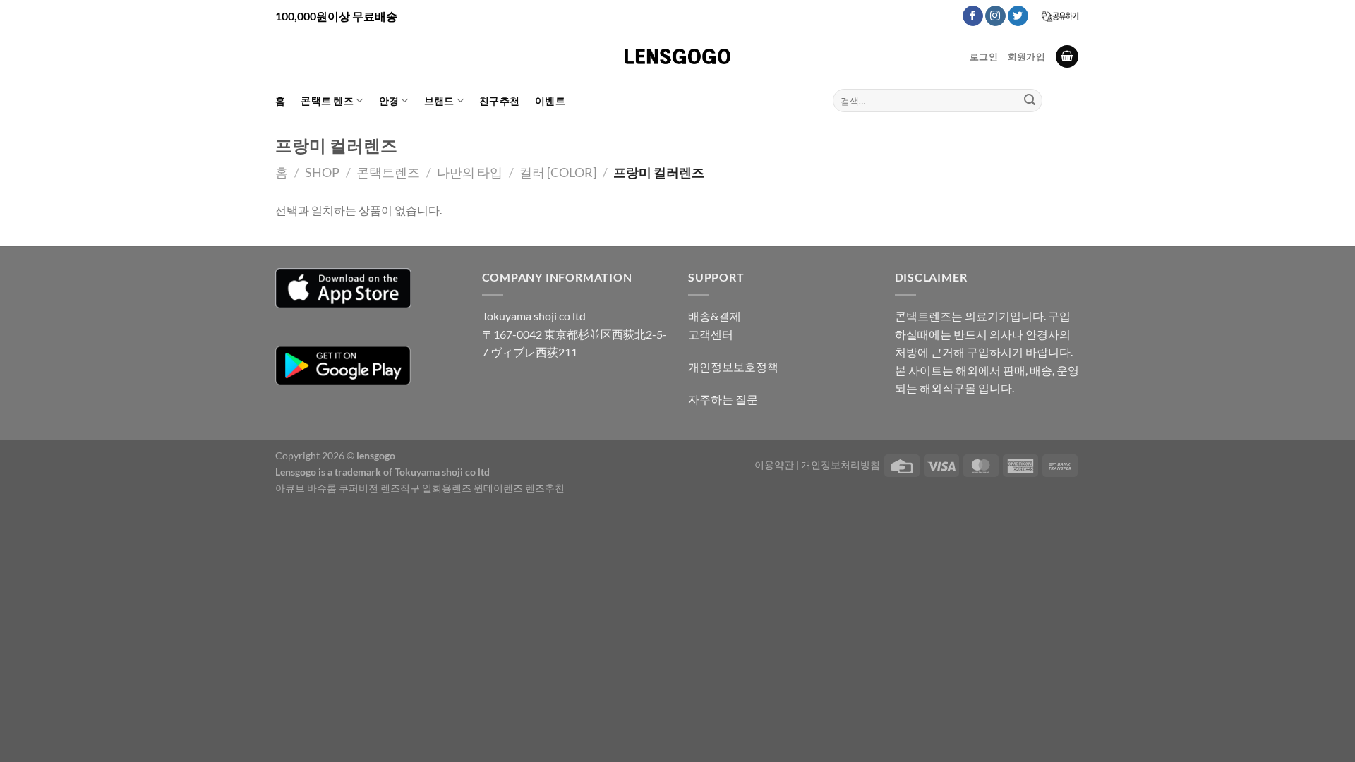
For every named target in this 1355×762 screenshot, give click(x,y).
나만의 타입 (469, 172)
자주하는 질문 (723, 399)
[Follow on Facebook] (973, 16)
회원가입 (1026, 56)
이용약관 (774, 465)
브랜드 (439, 101)
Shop (322, 172)
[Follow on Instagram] (995, 16)
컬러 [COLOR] (557, 172)
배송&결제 (714, 315)
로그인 (984, 56)
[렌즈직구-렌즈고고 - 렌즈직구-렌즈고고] (677, 56)
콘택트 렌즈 (327, 101)
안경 (389, 101)
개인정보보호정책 (733, 366)
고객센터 (710, 334)
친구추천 (499, 101)
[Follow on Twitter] (1018, 16)
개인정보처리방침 (840, 465)
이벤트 (550, 101)
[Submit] (1030, 101)
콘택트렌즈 (388, 172)
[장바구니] (1067, 56)
